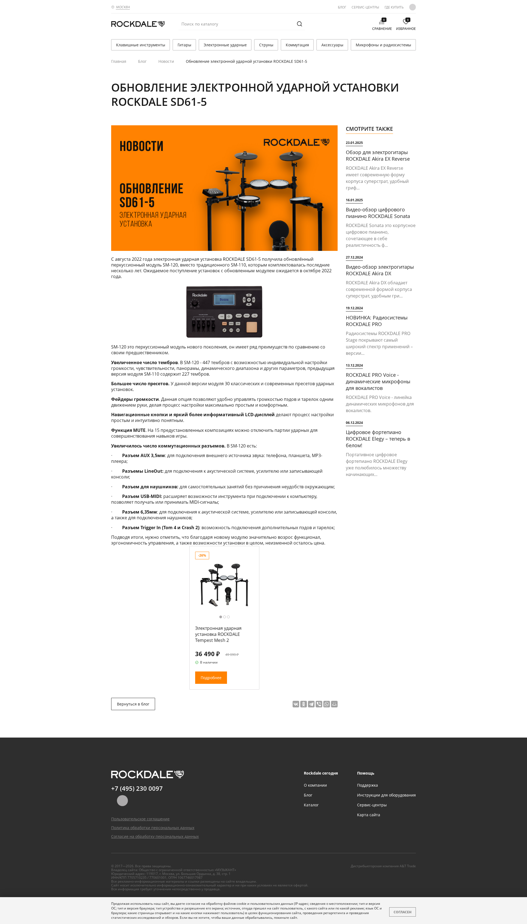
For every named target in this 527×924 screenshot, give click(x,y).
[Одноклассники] (303, 704)
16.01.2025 (354, 200)
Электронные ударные (225, 44)
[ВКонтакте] (296, 704)
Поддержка (367, 785)
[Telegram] (311, 704)
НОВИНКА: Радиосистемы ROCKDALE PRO (377, 320)
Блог (342, 7)
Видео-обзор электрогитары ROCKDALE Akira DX (380, 270)
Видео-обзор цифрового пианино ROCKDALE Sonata (378, 212)
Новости (166, 61)
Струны (266, 44)
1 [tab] (220, 617)
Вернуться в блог (133, 704)
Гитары (184, 44)
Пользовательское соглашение (140, 818)
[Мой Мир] (334, 704)
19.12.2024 (354, 308)
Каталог (311, 804)
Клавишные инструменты (140, 44)
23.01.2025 (354, 142)
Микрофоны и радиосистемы (383, 44)
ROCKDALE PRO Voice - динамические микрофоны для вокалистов (378, 381)
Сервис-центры (365, 7)
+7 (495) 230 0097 (137, 788)
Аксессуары (332, 44)
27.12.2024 (354, 257)
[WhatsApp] (326, 704)
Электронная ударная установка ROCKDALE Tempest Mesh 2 (218, 634)
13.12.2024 (354, 365)
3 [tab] (228, 617)
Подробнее (211, 677)
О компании (315, 785)
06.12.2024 (354, 422)
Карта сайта (368, 814)
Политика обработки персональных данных (152, 827)
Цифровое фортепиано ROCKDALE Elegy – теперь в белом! (378, 439)
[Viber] (319, 704)
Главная (118, 61)
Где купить (394, 7)
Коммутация (297, 44)
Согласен (402, 912)
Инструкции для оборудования (386, 795)
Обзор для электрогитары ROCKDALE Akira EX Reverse (378, 155)
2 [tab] (224, 617)
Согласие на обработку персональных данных (155, 836)
